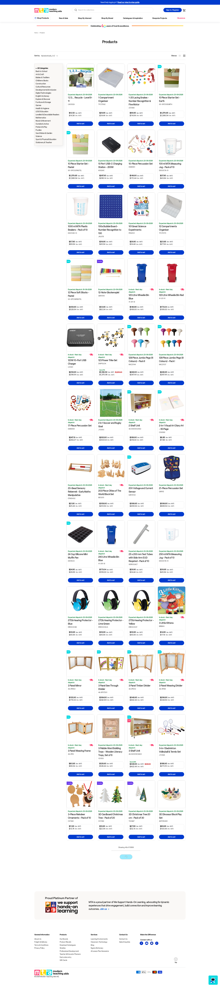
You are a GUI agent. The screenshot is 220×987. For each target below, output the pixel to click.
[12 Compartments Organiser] (171, 206)
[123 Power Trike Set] (111, 337)
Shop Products (43, 18)
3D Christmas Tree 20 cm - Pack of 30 (139, 816)
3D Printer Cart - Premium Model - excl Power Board (169, 880)
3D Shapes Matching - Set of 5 (140, 947)
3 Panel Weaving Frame (79, 750)
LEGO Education (42, 111)
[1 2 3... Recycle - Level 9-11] (80, 77)
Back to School (41, 71)
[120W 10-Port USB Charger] (80, 337)
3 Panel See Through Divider (108, 687)
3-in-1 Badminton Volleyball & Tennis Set (170, 750)
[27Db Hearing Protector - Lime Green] (111, 600)
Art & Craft (40, 74)
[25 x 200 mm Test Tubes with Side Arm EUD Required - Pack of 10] (141, 534)
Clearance (181, 18)
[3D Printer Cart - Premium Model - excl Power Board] (171, 857)
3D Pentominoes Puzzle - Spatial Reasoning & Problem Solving (141, 883)
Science (39, 136)
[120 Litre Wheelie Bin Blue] (141, 272)
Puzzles (39, 130)
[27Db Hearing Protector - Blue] (80, 600)
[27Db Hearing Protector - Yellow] (141, 600)
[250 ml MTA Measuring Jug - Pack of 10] (171, 534)
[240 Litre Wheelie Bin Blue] (111, 534)
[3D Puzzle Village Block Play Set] (111, 925)
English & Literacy (42, 96)
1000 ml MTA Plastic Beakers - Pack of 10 (78, 228)
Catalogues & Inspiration (133, 18)
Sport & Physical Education (46, 139)
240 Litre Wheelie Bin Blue (108, 558)
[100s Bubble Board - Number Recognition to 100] (111, 206)
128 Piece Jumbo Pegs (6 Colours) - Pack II (141, 359)
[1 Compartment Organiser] (111, 77)
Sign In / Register (172, 10)
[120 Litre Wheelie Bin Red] (171, 272)
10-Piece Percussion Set (141, 163)
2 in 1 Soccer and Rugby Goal (109, 425)
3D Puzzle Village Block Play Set (109, 947)
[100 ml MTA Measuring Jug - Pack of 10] (171, 144)
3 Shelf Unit (134, 750)
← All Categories (42, 68)
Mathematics (41, 118)
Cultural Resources (43, 87)
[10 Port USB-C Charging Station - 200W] (111, 144)
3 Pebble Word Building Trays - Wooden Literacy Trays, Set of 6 (110, 752)
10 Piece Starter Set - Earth (169, 99)
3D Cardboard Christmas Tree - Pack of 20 (110, 816)
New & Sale (63, 18)
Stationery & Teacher (44, 142)
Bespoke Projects (160, 18)
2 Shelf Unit (134, 425)
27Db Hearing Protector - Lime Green (110, 622)
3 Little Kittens (166, 623)
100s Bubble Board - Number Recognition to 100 (109, 230)
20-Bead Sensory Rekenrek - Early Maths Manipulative (79, 491)
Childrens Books (42, 81)
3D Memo (103, 877)
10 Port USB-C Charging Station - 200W (110, 165)
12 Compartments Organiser (168, 228)
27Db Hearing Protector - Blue (80, 622)
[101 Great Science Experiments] (141, 206)
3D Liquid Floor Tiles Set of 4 (79, 879)
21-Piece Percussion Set (171, 488)
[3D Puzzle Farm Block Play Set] (80, 925)
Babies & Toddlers (42, 77)
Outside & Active (42, 124)
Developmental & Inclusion (46, 90)
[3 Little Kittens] (171, 600)
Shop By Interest (85, 18)
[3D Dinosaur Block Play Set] (171, 794)
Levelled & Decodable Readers (47, 115)
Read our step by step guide (118, 2)
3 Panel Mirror (74, 685)
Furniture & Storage (43, 102)
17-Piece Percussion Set (80, 425)
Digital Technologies (43, 93)
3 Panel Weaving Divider (170, 685)
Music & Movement (43, 121)
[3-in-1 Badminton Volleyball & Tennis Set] (171, 728)
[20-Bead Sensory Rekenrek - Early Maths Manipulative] (80, 468)
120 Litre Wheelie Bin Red (171, 295)
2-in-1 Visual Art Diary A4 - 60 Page (171, 427)
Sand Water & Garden (44, 133)
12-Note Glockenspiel (108, 292)
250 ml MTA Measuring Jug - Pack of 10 (170, 556)
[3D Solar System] (171, 925)
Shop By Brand (107, 18)
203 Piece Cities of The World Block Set (109, 492)
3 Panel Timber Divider (139, 685)
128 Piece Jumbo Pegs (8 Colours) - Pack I (171, 359)
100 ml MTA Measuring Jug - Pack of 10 (170, 165)
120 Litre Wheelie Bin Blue (139, 297)
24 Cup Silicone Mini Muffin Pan (78, 556)
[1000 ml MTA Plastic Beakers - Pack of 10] (80, 206)
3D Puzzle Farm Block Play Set (78, 947)
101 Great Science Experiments (137, 228)
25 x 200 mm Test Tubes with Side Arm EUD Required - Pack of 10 (141, 557)
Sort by (37, 56)
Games (38, 105)
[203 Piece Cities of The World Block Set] (111, 468)
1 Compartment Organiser (106, 99)
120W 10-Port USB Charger (77, 362)
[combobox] (112, 10)
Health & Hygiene (42, 108)
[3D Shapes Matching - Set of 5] (141, 925)
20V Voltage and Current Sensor (141, 490)
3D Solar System (167, 945)
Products (42, 32)
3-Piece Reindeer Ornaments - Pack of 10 (79, 816)
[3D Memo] (111, 857)
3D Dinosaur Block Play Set (170, 816)
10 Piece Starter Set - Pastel (78, 165)
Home (36, 32)
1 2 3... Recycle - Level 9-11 (80, 99)
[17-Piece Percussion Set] (80, 403)
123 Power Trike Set (107, 360)
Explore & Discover (43, 99)
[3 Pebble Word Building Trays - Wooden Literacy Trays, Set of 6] (111, 728)
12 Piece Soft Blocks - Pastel (78, 294)
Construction (41, 84)
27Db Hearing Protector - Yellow (141, 622)
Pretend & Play (41, 127)
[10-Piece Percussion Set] (141, 144)
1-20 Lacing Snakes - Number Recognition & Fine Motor (140, 101)
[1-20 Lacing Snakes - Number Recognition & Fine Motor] (141, 77)
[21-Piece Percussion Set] (171, 468)
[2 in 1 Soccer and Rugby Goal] (111, 403)
